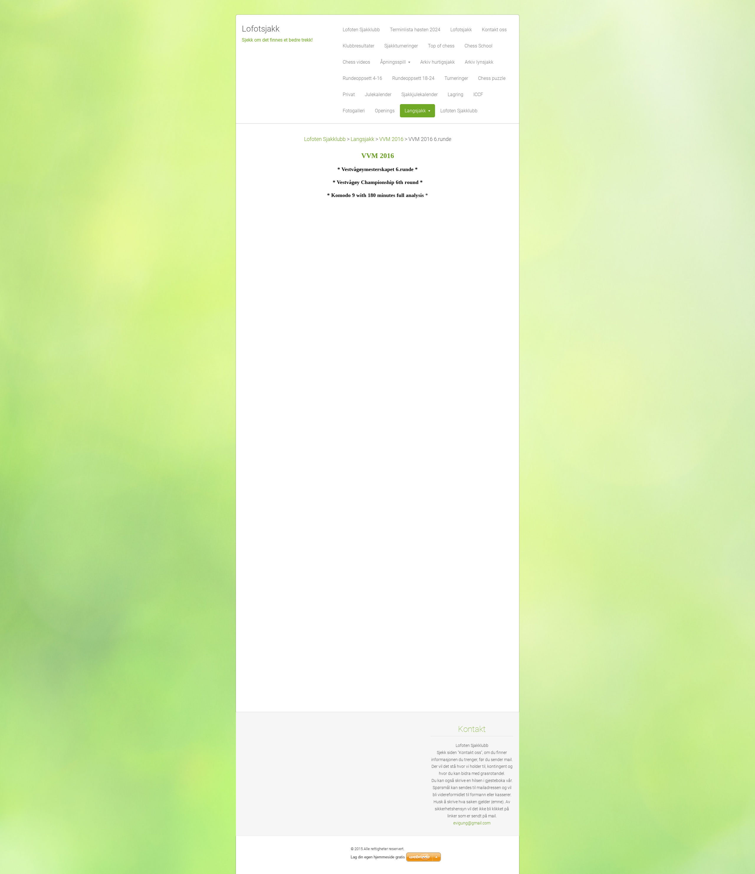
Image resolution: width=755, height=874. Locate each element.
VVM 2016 (391, 139)
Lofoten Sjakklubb (325, 139)
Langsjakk (362, 139)
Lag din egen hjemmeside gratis (378, 857)
